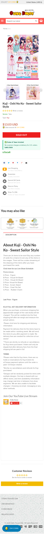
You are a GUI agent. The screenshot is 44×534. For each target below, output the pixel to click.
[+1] (22, 162)
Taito (10, 114)
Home (5, 29)
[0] (4, 162)
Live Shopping (13, 168)
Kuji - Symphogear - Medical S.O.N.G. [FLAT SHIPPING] (33, 244)
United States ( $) (34, 2)
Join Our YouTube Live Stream (20, 485)
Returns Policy (13, 186)
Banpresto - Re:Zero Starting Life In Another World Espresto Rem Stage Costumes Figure (32, 286)
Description (11, 324)
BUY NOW (5, 253)
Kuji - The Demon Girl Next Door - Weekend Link (10, 244)
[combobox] (22, 21)
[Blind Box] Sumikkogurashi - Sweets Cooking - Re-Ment (10, 286)
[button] (8, 111)
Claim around (14, 127)
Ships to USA (12, 192)
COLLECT (8, 2)
